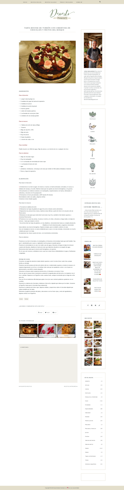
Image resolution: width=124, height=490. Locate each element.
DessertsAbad (56, 488)
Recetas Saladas (51, 2)
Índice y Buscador (66, 2)
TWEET (48, 312)
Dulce (21, 299)
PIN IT (55, 312)
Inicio (25, 2)
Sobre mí (79, 2)
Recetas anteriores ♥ (70, 386)
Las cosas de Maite (74, 488)
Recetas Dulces (36, 2)
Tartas (26, 299)
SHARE (40, 312)
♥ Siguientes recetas (25, 386)
